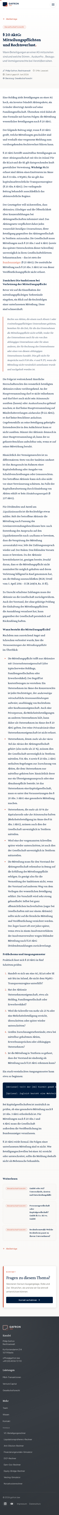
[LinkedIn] (5, 1503)
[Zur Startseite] (11, 4)
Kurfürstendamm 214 (12, 1349)
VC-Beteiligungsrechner (15, 1433)
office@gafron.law (11, 1358)
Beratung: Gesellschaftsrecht (18, 78)
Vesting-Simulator (12, 1477)
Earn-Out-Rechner (12, 1464)
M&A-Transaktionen (12, 1377)
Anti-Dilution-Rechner (14, 1445)
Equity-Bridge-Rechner (14, 1471)
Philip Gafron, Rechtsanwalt (18, 70)
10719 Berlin (8, 1352)
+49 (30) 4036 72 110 (12, 1361)
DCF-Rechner (10, 1458)
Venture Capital (10, 1384)
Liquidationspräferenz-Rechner (18, 1439)
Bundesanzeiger (12, 262)
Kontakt (6, 1421)
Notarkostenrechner (13, 1483)
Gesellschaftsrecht (11, 1390)
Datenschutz (35, 1504)
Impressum (22, 1504)
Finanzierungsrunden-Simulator (18, 1452)
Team (5, 1408)
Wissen (6, 1414)
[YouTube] (11, 1503)
